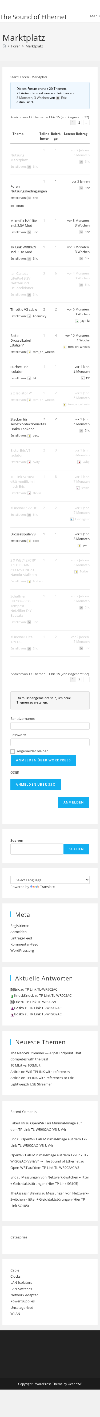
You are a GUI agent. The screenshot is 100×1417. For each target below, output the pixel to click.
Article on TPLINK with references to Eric (42, 1077)
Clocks (15, 1276)
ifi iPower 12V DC (23, 508)
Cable (14, 1270)
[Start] (4, 46)
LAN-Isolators (21, 1282)
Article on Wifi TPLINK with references (40, 1071)
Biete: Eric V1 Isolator (20, 453)
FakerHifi (17, 1123)
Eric (13, 1139)
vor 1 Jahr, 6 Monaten (82, 452)
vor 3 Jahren (81, 181)
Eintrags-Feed (21, 938)
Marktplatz (34, 46)
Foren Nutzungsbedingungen (28, 188)
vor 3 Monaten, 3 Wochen (46, 95)
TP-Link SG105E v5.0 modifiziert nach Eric (22, 481)
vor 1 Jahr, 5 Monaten (82, 395)
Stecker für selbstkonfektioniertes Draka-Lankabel (28, 424)
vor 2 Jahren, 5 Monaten (80, 152)
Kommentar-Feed (24, 944)
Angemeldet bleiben (33, 751)
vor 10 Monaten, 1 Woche (77, 337)
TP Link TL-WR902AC (41, 989)
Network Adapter (24, 1295)
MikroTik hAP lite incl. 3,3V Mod (23, 223)
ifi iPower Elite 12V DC (21, 639)
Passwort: (18, 734)
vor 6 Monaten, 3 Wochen (78, 311)
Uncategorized (21, 1307)
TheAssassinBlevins (25, 1193)
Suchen (16, 840)
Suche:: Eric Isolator (19, 369)
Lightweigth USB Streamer (31, 1084)
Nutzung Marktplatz (19, 157)
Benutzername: (22, 718)
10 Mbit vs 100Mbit (25, 1065)
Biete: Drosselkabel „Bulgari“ (20, 340)
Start (14, 77)
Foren (24, 77)
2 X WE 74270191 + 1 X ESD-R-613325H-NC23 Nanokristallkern (23, 567)
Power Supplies (22, 1301)
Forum (19, 206)
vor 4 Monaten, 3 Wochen (78, 275)
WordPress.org (22, 950)
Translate (47, 886)
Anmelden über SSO (35, 784)
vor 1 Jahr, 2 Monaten (82, 369)
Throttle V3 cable (23, 309)
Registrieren (19, 925)
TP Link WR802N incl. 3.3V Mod (23, 249)
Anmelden (73, 802)
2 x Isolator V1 (21, 393)
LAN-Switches (21, 1288)
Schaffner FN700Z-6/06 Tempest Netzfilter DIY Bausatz (20, 606)
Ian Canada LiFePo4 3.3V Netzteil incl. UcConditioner (21, 280)
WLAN (15, 1313)
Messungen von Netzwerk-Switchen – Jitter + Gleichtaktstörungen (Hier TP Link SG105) (49, 1199)
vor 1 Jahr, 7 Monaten (82, 479)
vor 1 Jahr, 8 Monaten (82, 536)
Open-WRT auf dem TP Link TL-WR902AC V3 (44, 1167)
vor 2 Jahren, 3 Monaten (80, 562)
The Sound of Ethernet (33, 16)
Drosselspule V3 (22, 534)
